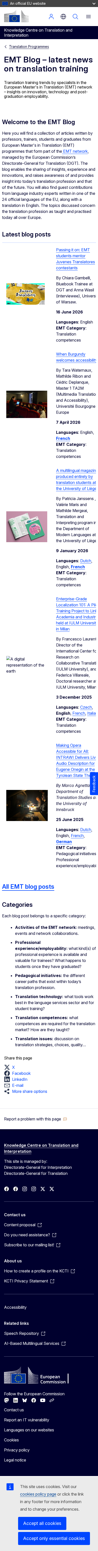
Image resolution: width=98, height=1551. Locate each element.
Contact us (14, 1409)
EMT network (75, 151)
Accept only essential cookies (54, 1538)
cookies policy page (38, 1494)
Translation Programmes (29, 46)
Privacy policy (17, 1449)
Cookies (11, 1439)
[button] (11, 1067)
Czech (86, 707)
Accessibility (15, 1307)
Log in (51, 16)
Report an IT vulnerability (26, 1419)
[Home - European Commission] (16, 16)
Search (75, 16)
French (78, 713)
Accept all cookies (42, 1523)
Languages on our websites (29, 1429)
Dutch (85, 560)
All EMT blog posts (28, 886)
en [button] (63, 16)
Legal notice (15, 1459)
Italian (92, 713)
